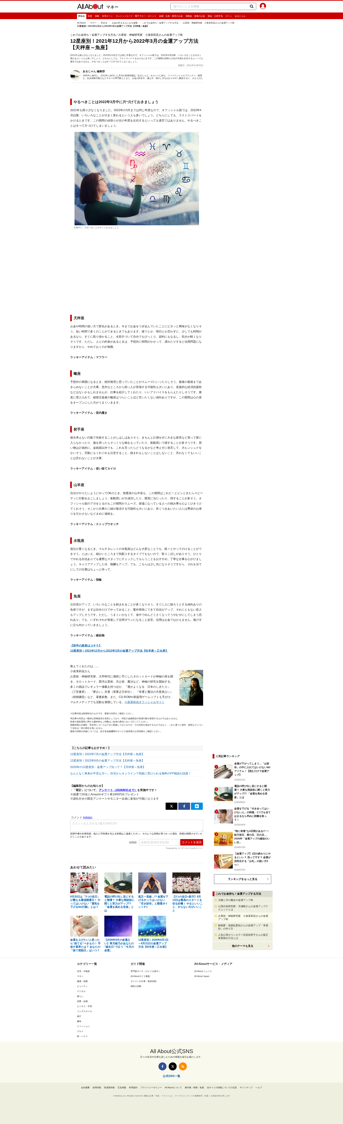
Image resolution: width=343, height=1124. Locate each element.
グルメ (80, 1031)
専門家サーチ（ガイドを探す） (146, 971)
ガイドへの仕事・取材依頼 (143, 981)
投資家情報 (109, 1087)
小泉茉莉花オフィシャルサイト (145, 702)
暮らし (80, 996)
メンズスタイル (84, 1011)
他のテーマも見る (242, 945)
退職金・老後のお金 (195, 16)
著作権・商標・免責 (194, 1087)
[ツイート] (171, 806)
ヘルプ (258, 1087)
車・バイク (82, 1036)
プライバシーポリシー (151, 1087)
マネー (112, 7)
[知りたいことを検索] (251, 6)
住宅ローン (107, 16)
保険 (97, 16)
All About (81, 23)
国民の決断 (136, 986)
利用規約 (133, 1087)
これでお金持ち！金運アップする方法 (160, 23)
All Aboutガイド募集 (140, 976)
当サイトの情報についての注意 (222, 1087)
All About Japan (201, 976)
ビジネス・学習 (84, 1006)
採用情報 (97, 1087)
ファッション (83, 1026)
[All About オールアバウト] (90, 7)
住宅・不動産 (83, 971)
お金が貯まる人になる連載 (125, 23)
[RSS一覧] (183, 1066)
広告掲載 (122, 1087)
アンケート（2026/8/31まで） (118, 790)
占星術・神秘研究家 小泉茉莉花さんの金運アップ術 (208, 23)
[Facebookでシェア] (184, 806)
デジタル (81, 991)
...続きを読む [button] (197, 78)
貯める (81, 16)
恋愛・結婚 (82, 1001)
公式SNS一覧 (171, 1076)
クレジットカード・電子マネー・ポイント (136, 16)
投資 (90, 16)
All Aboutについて (173, 1087)
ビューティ (82, 986)
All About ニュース (203, 971)
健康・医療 (82, 981)
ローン (229, 16)
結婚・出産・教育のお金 (171, 16)
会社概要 (85, 1087)
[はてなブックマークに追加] (197, 806)
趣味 (79, 1021)
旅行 (79, 1016)
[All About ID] (263, 6)
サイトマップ (246, 1087)
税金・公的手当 (215, 16)
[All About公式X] (173, 1066)
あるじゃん (240, 16)
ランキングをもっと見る (242, 879)
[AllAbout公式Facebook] (162, 1066)
